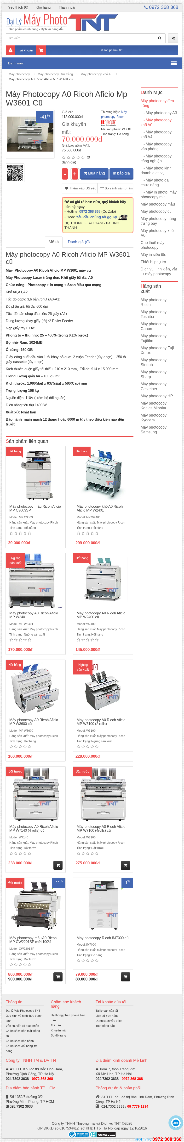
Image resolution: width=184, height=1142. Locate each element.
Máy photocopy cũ (156, 211)
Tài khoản (25, 50)
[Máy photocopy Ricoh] (108, 123)
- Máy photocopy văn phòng (156, 146)
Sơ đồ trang (58, 1035)
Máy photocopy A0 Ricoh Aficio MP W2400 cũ (101, 615)
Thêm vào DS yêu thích (83, 188)
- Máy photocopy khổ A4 (156, 134)
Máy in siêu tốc (153, 255)
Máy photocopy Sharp (154, 374)
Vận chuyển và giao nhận (22, 1026)
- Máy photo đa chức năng (155, 182)
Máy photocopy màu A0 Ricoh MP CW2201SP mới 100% (33, 940)
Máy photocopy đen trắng (55, 74)
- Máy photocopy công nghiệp (156, 158)
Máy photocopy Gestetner (154, 386)
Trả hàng (57, 1025)
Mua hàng (96, 173)
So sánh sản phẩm (118, 188)
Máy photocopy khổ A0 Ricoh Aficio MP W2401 (100, 508)
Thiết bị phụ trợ (154, 262)
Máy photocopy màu (158, 204)
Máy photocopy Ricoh (154, 302)
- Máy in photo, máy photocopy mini (159, 194)
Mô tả (54, 242)
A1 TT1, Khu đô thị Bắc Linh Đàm (36, 1069)
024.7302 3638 (17, 1079)
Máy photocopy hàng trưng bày (158, 221)
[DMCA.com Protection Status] (103, 1134)
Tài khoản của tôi (107, 1010)
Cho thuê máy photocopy (152, 245)
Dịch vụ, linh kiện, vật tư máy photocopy (159, 271)
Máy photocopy (19, 74)
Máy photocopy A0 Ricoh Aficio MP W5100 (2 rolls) (101, 722)
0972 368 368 (163, 7)
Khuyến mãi (58, 1030)
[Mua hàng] (58, 865)
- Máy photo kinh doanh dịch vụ (156, 170)
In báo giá (121, 173)
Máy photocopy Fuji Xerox (157, 350)
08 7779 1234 (137, 1106)
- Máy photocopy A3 (159, 113)
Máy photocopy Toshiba (154, 314)
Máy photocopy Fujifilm (154, 338)
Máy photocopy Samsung (154, 429)
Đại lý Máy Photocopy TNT (23, 1010)
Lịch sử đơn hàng (107, 1015)
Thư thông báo (105, 1026)
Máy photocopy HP (157, 396)
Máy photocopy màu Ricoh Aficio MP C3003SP (35, 508)
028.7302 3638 (21, 1106)
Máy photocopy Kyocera (154, 417)
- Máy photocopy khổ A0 (156, 122)
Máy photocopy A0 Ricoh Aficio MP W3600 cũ (33, 722)
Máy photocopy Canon (154, 326)
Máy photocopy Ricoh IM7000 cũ (102, 938)
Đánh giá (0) (79, 242)
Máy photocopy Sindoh (154, 362)
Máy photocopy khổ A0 (96, 74)
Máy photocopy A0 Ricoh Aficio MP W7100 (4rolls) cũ (101, 828)
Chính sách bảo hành (20, 1041)
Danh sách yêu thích (109, 1021)
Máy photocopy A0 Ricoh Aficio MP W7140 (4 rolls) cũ (33, 828)
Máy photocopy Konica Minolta (154, 405)
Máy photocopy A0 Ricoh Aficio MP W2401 (33, 615)
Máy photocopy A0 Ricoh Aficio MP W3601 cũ (41, 79)
